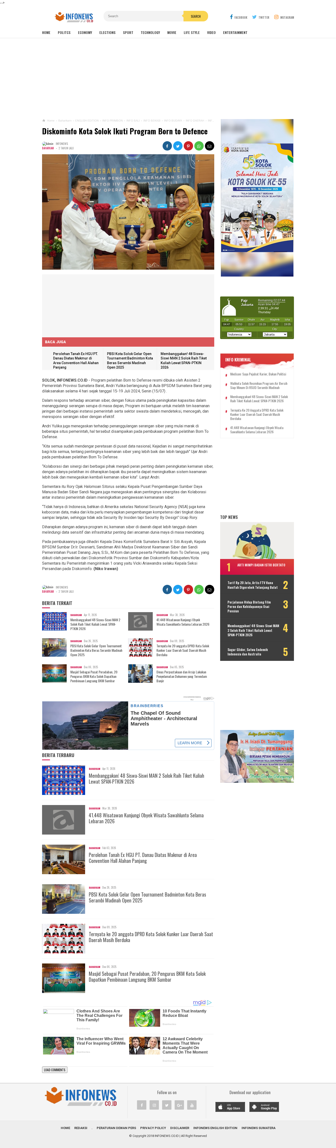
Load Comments (54, 1069)
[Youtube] (192, 1105)
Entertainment (235, 32)
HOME (65, 1128)
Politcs (64, 32)
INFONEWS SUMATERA (258, 1128)
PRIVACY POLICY (153, 1128)
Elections (107, 32)
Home (46, 32)
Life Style (192, 32)
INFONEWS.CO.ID (167, 1136)
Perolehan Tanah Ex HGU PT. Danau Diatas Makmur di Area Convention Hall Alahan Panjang (143, 858)
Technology (150, 32)
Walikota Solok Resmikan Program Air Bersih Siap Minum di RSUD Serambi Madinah (258, 385)
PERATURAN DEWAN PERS (116, 1128)
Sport (128, 32)
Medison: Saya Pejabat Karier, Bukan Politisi (258, 374)
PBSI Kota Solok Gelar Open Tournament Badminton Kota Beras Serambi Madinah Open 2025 (96, 650)
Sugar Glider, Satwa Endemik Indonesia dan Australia (248, 651)
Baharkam (48, 148)
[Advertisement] (168, 78)
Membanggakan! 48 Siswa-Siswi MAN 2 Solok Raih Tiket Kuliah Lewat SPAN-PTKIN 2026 (95, 624)
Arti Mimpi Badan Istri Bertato (261, 564)
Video (211, 32)
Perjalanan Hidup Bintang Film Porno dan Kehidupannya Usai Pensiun (249, 606)
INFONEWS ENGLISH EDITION (215, 1128)
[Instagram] (154, 1105)
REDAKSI (80, 1128)
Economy (85, 32)
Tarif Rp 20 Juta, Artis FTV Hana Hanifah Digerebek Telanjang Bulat (253, 584)
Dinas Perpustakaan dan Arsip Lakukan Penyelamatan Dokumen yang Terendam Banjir (181, 676)
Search (196, 16)
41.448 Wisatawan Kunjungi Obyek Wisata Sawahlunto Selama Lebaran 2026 (182, 622)
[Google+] (179, 1105)
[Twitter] (166, 1105)
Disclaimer (179, 1128)
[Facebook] (141, 1105)
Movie (171, 32)
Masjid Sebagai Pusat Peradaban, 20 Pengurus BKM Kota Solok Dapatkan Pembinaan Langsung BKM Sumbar (93, 676)
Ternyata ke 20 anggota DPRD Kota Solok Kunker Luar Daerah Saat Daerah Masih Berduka (182, 650)
